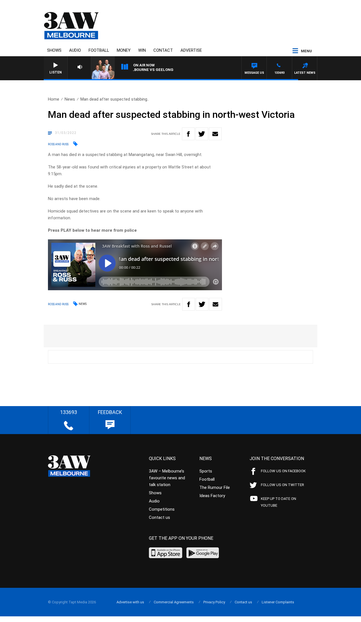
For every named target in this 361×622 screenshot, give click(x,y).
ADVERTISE (191, 50)
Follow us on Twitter (282, 485)
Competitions (162, 509)
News (70, 99)
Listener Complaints (278, 602)
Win (142, 50)
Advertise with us (130, 602)
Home (53, 99)
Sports (205, 471)
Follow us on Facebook (283, 471)
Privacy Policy (214, 602)
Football (99, 50)
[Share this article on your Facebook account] (188, 133)
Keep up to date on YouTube (278, 502)
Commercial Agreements (174, 602)
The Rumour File (214, 487)
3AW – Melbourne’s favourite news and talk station (167, 478)
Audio (75, 50)
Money (124, 50)
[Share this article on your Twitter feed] (201, 133)
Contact (163, 50)
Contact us (159, 517)
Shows (54, 50)
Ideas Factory (212, 495)
